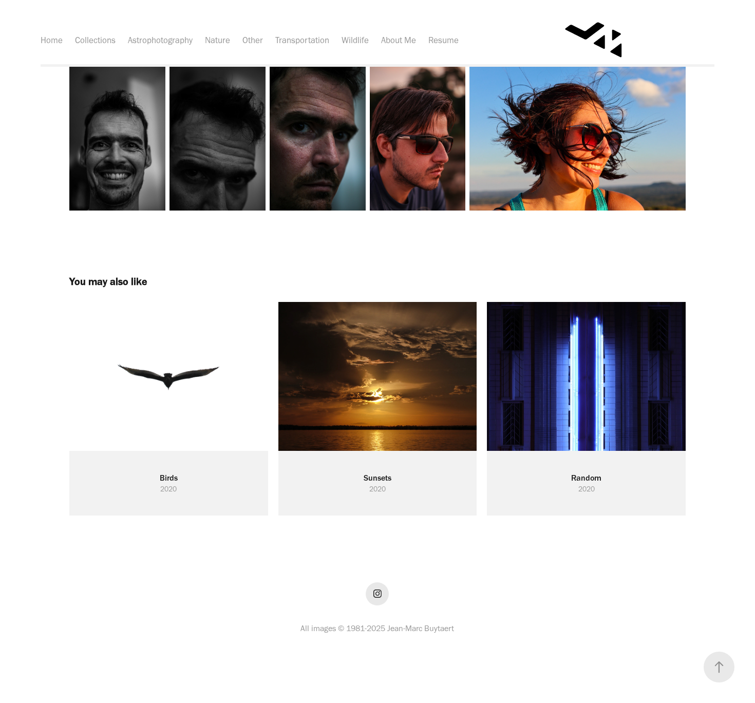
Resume (443, 40)
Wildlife (355, 40)
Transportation (302, 40)
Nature (217, 40)
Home (52, 40)
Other (252, 40)
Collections (95, 40)
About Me (398, 40)
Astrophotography (160, 40)
